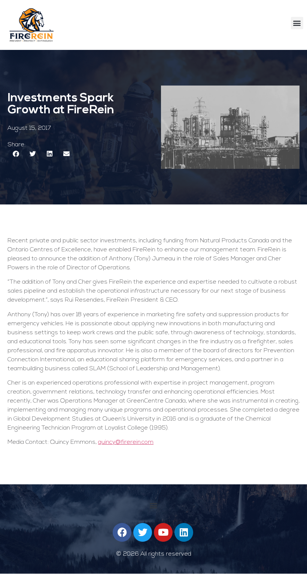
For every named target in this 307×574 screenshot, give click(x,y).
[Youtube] (163, 532)
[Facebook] (122, 532)
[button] (297, 23)
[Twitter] (142, 532)
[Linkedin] (183, 532)
